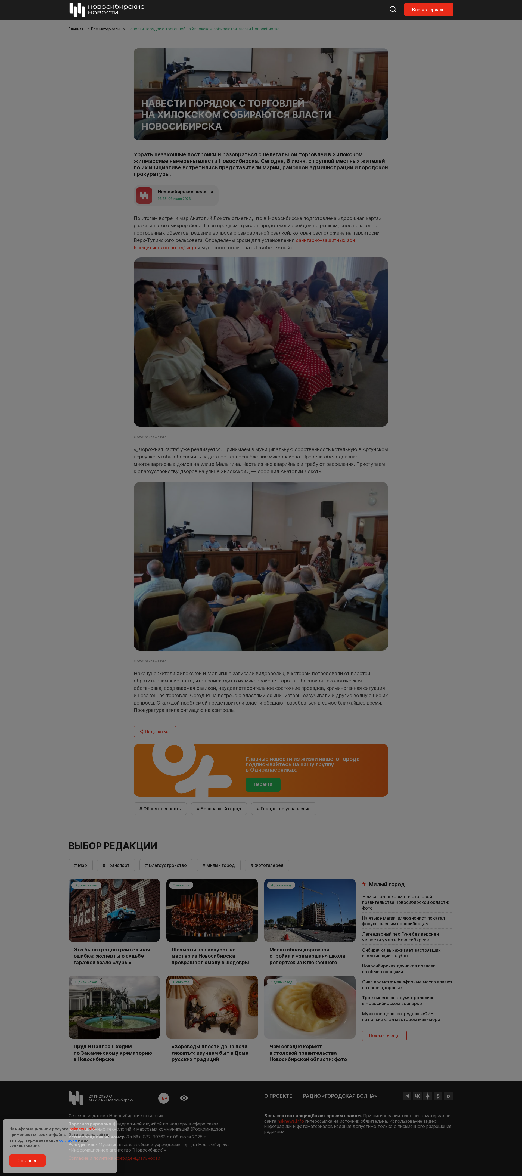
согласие (68, 1140)
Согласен (27, 1160)
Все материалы (428, 9)
